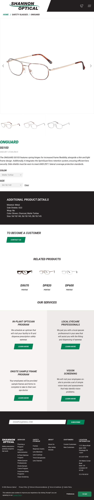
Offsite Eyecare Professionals (22, 462)
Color (3, 170)
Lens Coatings (37, 455)
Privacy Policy (23, 487)
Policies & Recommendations (38, 487)
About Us (51, 444)
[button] (3, 66)
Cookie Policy (68, 487)
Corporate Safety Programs (23, 473)
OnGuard (35, 14)
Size (2, 180)
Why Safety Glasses (52, 448)
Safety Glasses (20, 14)
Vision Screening (23, 477)
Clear (26, 185)
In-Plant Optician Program (23, 456)
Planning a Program (21, 446)
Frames (35, 446)
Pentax (24, 290)
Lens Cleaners (37, 461)
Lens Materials (37, 452)
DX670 (24, 285)
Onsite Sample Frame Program (23, 467)
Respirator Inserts (38, 449)
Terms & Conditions (55, 487)
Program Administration (22, 451)
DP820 (47, 285)
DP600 (69, 285)
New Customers (69, 447)
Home (6, 14)
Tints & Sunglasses (39, 458)
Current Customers (70, 444)
